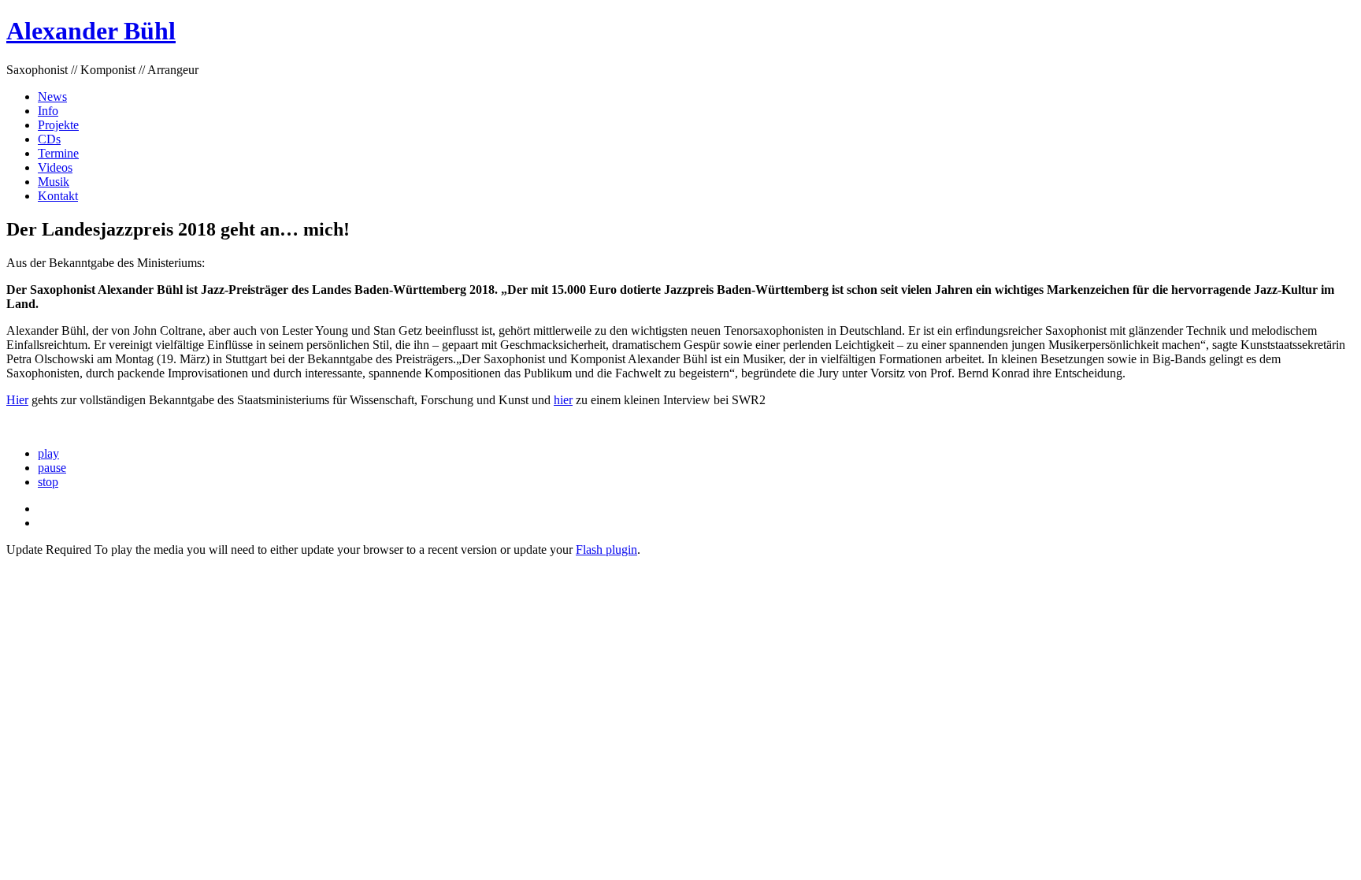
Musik (53, 181)
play (48, 453)
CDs (49, 139)
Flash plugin (606, 549)
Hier (17, 400)
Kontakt (58, 195)
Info (48, 110)
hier (563, 400)
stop (48, 481)
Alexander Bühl (91, 31)
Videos (55, 167)
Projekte (58, 125)
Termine (58, 153)
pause (52, 467)
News (52, 96)
